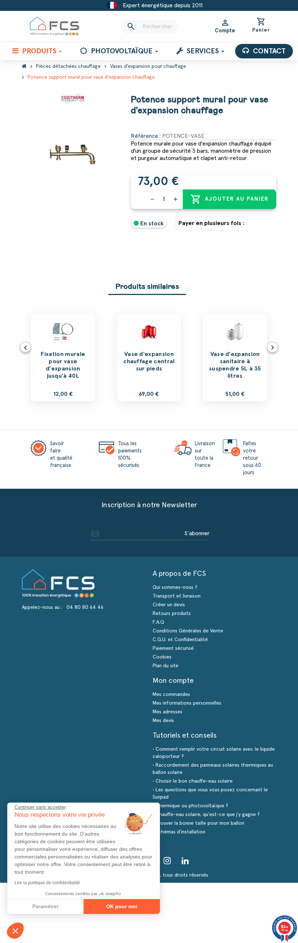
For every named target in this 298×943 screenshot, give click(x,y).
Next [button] (272, 347)
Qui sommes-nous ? (175, 587)
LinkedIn (185, 860)
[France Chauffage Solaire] (54, 26)
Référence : (146, 136)
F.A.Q (158, 622)
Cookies (162, 657)
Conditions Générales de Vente (188, 631)
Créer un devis (169, 604)
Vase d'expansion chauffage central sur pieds (148, 361)
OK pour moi (121, 906)
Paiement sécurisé (173, 648)
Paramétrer (45, 906)
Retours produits (172, 613)
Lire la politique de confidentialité (47, 882)
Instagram (167, 860)
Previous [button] (25, 347)
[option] (63, 357)
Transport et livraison (177, 596)
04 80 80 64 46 (85, 607)
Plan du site (165, 665)
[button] (15, 930)
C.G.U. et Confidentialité (180, 639)
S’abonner (197, 533)
